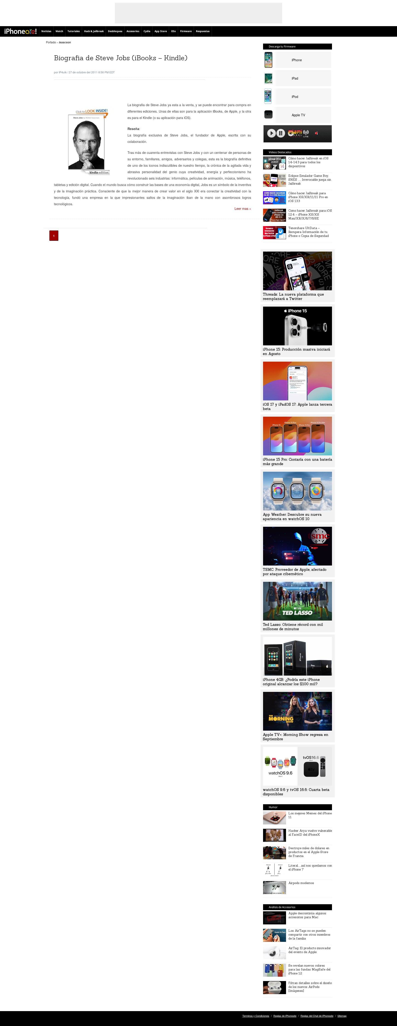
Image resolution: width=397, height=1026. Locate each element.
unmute (317, 133)
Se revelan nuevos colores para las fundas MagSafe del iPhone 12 (309, 969)
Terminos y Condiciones (255, 1016)
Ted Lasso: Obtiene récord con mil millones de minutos (293, 626)
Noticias (46, 31)
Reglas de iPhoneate (284, 1016)
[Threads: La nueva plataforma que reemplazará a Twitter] (297, 289)
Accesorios (133, 31)
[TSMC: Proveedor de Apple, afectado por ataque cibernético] (297, 564)
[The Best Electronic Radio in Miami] (294, 134)
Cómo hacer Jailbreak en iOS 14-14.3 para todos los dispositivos (308, 162)
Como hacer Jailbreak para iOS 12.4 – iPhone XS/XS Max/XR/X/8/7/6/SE (310, 214)
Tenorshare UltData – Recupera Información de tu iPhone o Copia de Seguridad (308, 232)
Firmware (186, 31)
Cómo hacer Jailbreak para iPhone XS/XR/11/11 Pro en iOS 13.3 (308, 197)
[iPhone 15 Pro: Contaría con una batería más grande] (297, 454)
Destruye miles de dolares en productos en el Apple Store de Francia (308, 852)
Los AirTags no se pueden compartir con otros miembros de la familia (309, 934)
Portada (51, 42)
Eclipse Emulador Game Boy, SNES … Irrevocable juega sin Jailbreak (309, 180)
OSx (173, 31)
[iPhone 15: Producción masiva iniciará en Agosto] (297, 344)
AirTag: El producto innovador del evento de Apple (309, 950)
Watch (59, 31)
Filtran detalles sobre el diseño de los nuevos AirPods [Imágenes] (310, 987)
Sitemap (341, 1016)
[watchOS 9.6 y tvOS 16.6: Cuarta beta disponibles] (297, 784)
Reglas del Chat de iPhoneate (317, 1016)
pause (280, 133)
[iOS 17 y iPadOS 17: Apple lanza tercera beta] (297, 399)
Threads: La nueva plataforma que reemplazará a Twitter (293, 296)
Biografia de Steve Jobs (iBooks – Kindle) (120, 58)
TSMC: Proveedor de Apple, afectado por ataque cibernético (294, 571)
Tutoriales (74, 31)
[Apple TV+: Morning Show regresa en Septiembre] (297, 729)
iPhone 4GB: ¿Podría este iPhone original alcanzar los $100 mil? (291, 681)
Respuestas (203, 31)
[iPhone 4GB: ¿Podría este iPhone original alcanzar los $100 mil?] (297, 674)
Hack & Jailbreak (94, 31)
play (271, 133)
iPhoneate (21, 31)
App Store (161, 31)
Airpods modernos (301, 883)
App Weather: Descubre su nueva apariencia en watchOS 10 (292, 516)
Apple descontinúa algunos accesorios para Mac (307, 915)
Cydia (147, 31)
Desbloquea (115, 31)
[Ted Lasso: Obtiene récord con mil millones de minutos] (297, 619)
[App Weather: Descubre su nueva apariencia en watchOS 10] (297, 509)
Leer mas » (243, 208)
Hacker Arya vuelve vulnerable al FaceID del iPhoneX (310, 833)
